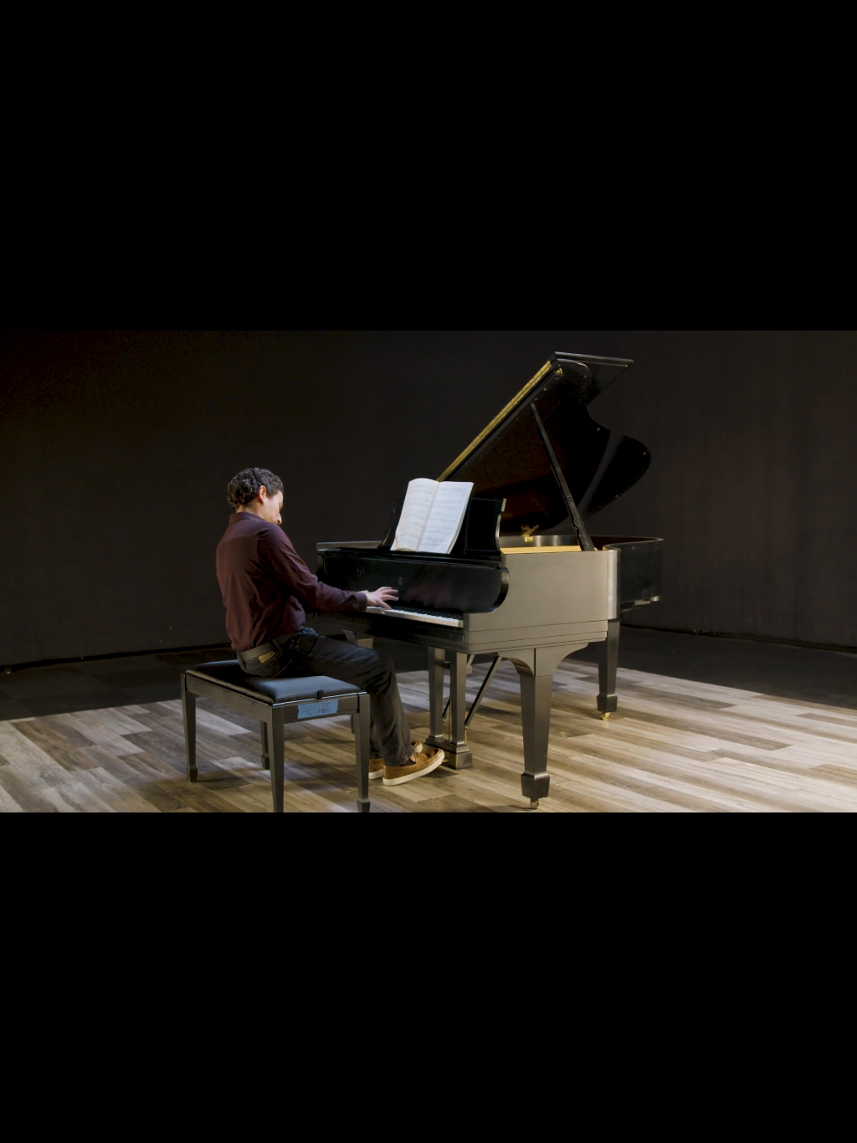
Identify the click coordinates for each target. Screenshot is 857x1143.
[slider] (408, 1124)
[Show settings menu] (791, 1124)
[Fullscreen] (835, 1124)
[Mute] (748, 1124)
